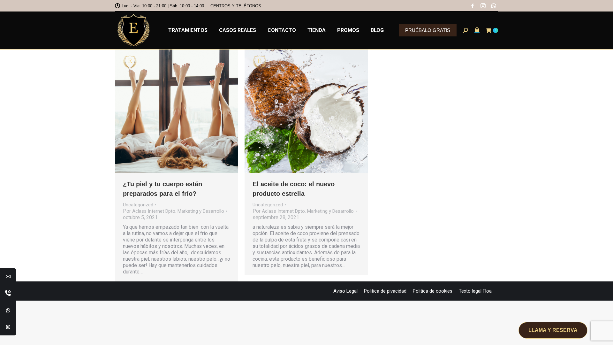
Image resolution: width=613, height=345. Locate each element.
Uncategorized (138, 205)
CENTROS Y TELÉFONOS (235, 6)
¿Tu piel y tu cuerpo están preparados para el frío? (162, 188)
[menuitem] (188, 30)
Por (173, 211)
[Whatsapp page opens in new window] (8, 310)
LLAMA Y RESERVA (553, 330)
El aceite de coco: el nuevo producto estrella (294, 188)
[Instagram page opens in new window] (8, 327)
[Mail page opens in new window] (8, 276)
